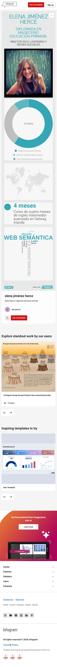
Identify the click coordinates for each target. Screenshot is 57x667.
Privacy (14, 645)
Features (7, 571)
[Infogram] (9, 5)
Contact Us (8, 599)
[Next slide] (10, 412)
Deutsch (12, 605)
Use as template (36, 5)
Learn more (28, 527)
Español (28, 605)
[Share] (7, 317)
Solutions (7, 576)
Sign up (51, 5)
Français (35, 605)
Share (10, 287)
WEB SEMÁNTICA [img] (28, 237)
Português (20, 605)
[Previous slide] (4, 412)
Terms (6, 645)
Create (6, 567)
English (5, 605)
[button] (28, 150)
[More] (51, 15)
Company (7, 586)
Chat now (20, 599)
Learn (6, 581)
